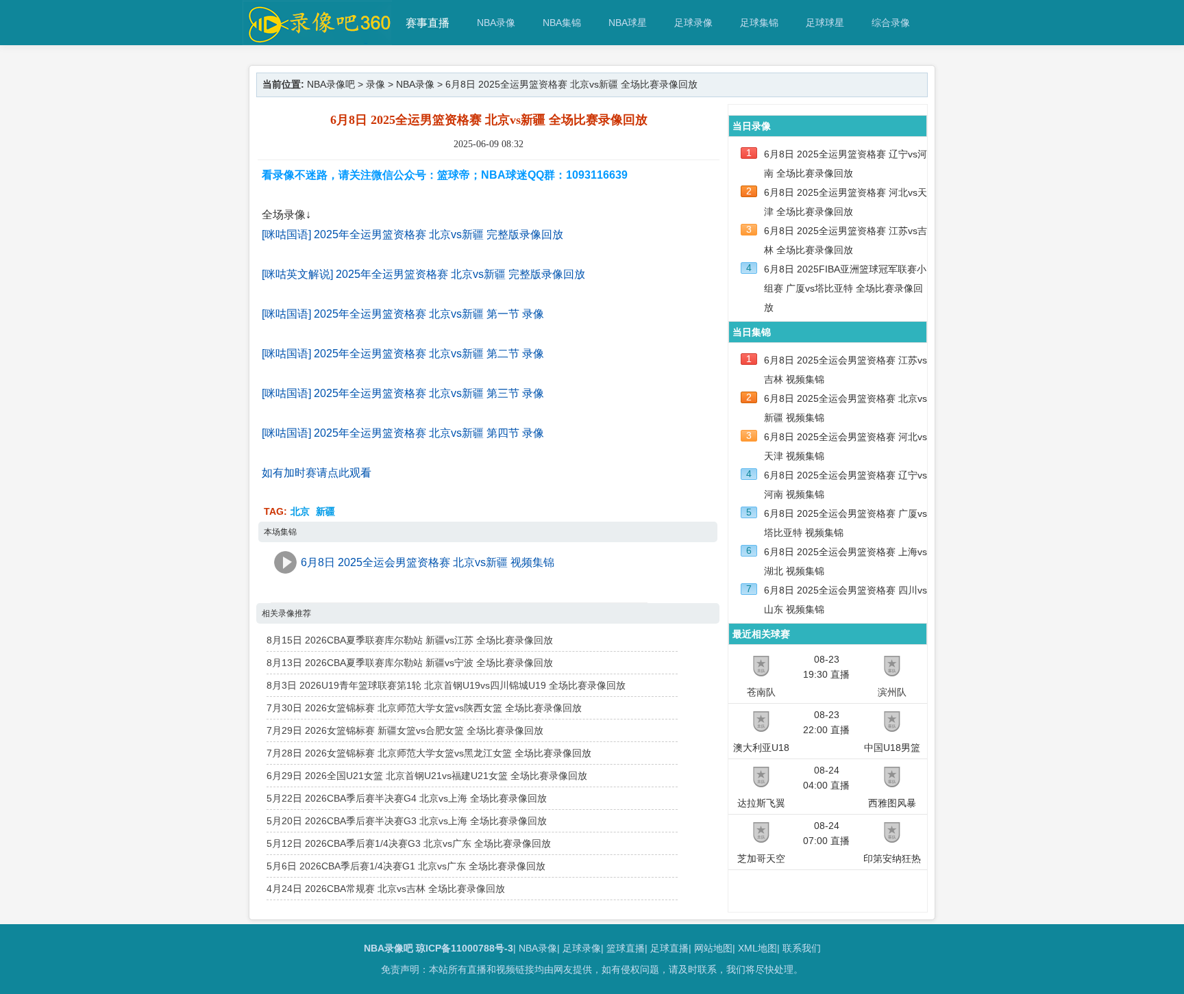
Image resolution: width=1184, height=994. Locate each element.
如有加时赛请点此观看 (316, 473)
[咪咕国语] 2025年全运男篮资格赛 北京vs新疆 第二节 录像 (403, 353)
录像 (375, 84)
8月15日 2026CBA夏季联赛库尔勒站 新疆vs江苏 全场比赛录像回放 (410, 640)
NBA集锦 (562, 22)
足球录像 (693, 22)
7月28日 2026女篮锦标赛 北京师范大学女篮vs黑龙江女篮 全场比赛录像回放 (429, 753)
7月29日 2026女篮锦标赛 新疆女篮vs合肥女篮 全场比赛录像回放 (405, 730)
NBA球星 (627, 22)
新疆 (325, 511)
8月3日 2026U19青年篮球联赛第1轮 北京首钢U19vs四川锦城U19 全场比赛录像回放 (446, 685)
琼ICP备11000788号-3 (464, 948)
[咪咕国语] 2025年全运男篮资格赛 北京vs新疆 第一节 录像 (403, 314)
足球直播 (669, 948)
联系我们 (801, 948)
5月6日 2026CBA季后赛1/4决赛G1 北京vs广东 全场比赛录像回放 (406, 866)
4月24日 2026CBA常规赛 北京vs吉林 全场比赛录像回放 (386, 888)
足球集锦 (759, 22)
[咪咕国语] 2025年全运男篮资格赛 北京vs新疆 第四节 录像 (403, 433)
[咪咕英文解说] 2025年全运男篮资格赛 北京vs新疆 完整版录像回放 (423, 274)
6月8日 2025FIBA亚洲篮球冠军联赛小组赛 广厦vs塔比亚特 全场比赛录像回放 (845, 288)
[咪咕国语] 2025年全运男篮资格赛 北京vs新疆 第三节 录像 (403, 393)
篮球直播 (625, 948)
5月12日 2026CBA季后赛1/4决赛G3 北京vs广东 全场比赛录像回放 (409, 843)
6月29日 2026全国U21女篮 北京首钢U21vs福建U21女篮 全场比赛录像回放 (427, 775)
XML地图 (757, 948)
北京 (300, 511)
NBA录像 (496, 22)
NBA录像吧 (331, 84)
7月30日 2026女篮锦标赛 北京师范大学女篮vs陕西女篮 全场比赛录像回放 (424, 707)
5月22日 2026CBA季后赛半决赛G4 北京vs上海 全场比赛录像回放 (407, 798)
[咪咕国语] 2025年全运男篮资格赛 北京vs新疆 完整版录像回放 (412, 234)
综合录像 (891, 22)
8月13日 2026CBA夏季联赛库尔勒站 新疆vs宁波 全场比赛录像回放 (410, 662)
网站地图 (713, 948)
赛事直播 (427, 23)
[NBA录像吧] (318, 38)
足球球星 (825, 22)
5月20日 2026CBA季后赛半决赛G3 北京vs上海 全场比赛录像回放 (407, 820)
